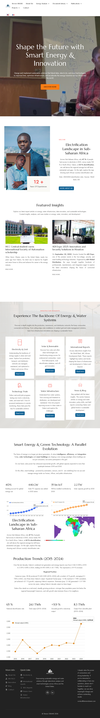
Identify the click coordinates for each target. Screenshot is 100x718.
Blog (9, 686)
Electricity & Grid (26, 676)
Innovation (12, 682)
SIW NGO (11, 679)
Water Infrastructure (25, 696)
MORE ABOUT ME (66, 188)
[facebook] (47, 692)
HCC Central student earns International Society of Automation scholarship (24, 249)
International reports (26, 682)
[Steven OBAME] (7, 5)
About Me (12, 675)
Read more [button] (19, 374)
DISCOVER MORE (50, 87)
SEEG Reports (27, 688)
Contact (11, 690)
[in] (52, 692)
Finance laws (27, 691)
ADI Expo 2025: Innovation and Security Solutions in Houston (69, 248)
